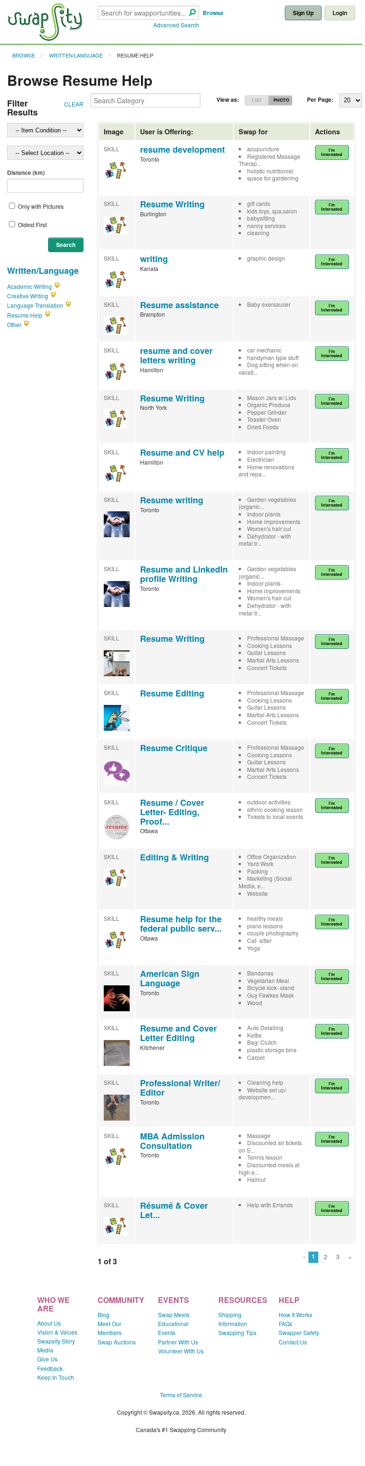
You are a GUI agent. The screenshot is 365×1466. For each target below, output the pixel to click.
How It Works (295, 1314)
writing (154, 259)
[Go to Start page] (45, 38)
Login (339, 12)
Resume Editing (172, 693)
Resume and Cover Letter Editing (178, 1033)
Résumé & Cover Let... (174, 1210)
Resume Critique (173, 748)
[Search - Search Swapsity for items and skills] (192, 13)
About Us (49, 1323)
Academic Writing (29, 286)
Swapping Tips (237, 1332)
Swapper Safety (299, 1332)
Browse (213, 12)
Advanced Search (176, 25)
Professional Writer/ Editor (180, 1087)
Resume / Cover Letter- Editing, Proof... (172, 811)
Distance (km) (26, 172)
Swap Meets (174, 1314)
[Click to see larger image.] (117, 535)
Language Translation (35, 305)
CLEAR (73, 104)
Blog (103, 1314)
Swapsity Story (56, 1341)
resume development (182, 149)
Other (14, 324)
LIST (257, 100)
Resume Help (135, 55)
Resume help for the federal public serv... (181, 923)
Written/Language (76, 55)
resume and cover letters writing (176, 355)
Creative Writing (27, 296)
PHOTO (281, 100)
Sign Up (303, 12)
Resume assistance (179, 305)
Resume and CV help (182, 452)
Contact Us (293, 1342)
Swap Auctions (117, 1342)
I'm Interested (331, 152)
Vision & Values (57, 1332)
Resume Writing (172, 204)
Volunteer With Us (181, 1351)
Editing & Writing (174, 857)
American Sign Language (169, 978)
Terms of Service (181, 1395)
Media (45, 1350)
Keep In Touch (55, 1377)
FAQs (285, 1323)
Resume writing (171, 500)
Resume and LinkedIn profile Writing (184, 574)
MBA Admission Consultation (172, 1141)
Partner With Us (178, 1342)
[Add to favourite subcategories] (57, 286)
